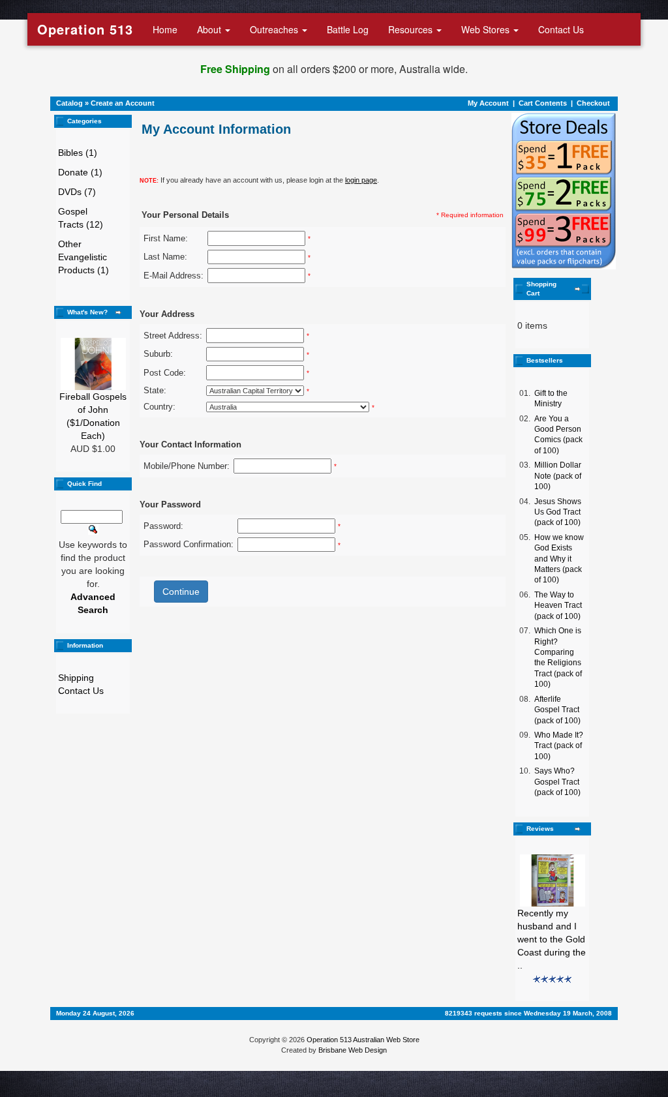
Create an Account (123, 103)
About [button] (210, 29)
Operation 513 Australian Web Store (363, 1040)
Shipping (76, 677)
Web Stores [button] (486, 29)
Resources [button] (411, 29)
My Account (488, 103)
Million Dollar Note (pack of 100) (557, 475)
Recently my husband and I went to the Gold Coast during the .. (551, 939)
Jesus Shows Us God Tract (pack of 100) (557, 512)
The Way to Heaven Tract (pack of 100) (558, 605)
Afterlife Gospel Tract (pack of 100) (557, 710)
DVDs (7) (77, 192)
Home (165, 29)
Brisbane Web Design (352, 1050)
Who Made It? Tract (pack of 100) (558, 745)
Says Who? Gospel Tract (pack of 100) (557, 781)
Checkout (593, 103)
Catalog (69, 103)
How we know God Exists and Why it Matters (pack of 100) (559, 558)
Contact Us (561, 29)
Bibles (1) (77, 152)
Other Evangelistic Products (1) (83, 257)
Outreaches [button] (275, 29)
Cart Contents (543, 103)
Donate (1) (80, 172)
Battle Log (348, 29)
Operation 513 (85, 29)
